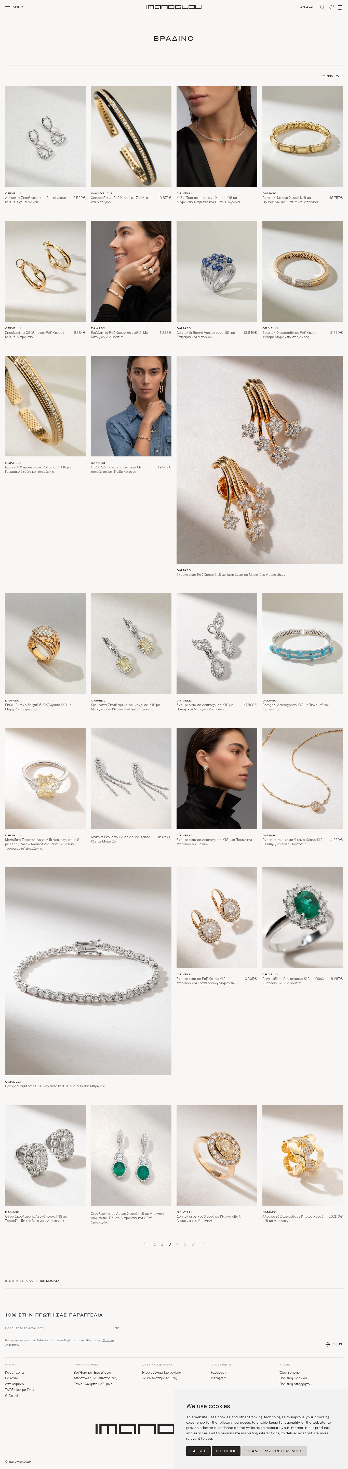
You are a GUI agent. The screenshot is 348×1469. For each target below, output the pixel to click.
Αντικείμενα (14, 1384)
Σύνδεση (307, 6)
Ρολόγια (11, 1378)
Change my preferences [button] (274, 1451)
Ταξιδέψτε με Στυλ (19, 1390)
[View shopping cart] (340, 7)
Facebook (218, 1372)
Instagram (218, 1378)
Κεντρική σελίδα (19, 1281)
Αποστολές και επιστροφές (95, 1378)
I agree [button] (198, 1451)
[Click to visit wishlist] (331, 7)
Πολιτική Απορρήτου (295, 1384)
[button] (16, 7)
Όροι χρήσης (289, 1372)
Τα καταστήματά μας (159, 1378)
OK (117, 1328)
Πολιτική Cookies (293, 1378)
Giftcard (11, 1396)
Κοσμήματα (50, 1281)
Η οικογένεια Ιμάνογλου (161, 1372)
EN (335, 1344)
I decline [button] (226, 1451)
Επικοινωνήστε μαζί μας (93, 1384)
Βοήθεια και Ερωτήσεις (92, 1372)
